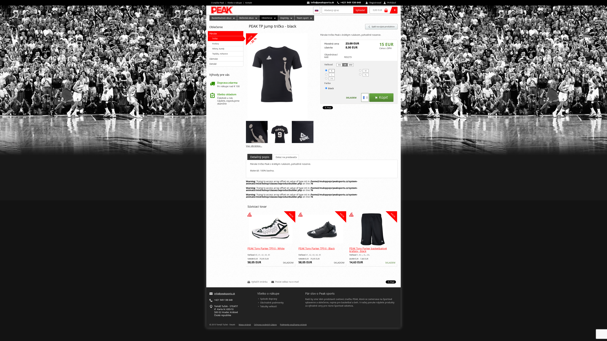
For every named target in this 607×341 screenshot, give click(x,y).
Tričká (215, 38)
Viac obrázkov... (254, 145)
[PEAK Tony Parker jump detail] (303, 132)
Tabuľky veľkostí (268, 306)
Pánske (213, 33)
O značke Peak (217, 3)
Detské (213, 63)
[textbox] (337, 10)
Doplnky (284, 17)
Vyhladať (360, 10)
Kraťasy (215, 43)
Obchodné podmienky (272, 302)
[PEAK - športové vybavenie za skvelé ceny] (223, 13)
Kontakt (248, 3)
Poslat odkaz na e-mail (285, 282)
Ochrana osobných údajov (265, 324)
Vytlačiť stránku (258, 282)
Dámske (213, 58)
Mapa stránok (245, 324)
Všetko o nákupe (234, 3)
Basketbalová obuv (221, 17)
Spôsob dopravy (268, 298)
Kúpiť (381, 97)
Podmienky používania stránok (293, 324)
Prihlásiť (389, 3)
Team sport (303, 17)
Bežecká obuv (246, 17)
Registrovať (373, 3)
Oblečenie (267, 17)
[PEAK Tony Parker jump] (281, 76)
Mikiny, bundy (218, 48)
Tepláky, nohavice (220, 53)
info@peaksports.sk (322, 2)
